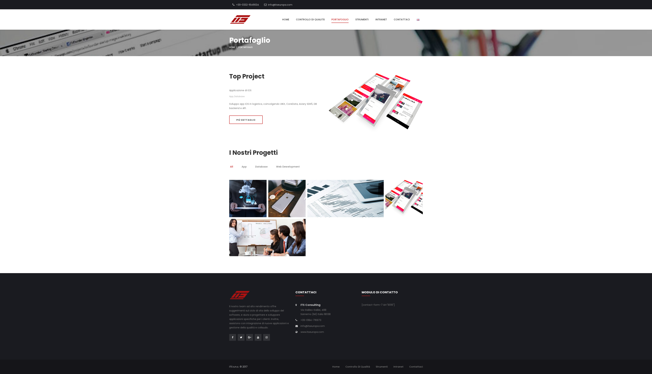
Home (285, 19)
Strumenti (362, 19)
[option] (231, 167)
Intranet (381, 19)
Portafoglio (340, 19)
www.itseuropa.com (312, 332)
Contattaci (402, 19)
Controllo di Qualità (310, 19)
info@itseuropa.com (279, 4)
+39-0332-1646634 (247, 4)
